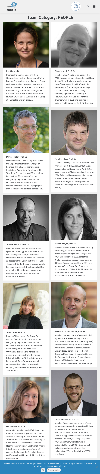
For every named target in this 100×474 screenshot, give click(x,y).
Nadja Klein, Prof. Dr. (16, 426)
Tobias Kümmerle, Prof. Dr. (67, 419)
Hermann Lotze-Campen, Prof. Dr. (70, 331)
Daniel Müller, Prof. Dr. (16, 156)
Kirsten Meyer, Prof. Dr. (66, 243)
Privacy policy (54, 470)
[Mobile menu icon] (94, 6)
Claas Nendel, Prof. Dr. (65, 71)
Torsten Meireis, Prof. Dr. (18, 244)
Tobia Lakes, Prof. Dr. (16, 332)
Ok (43, 470)
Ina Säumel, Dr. (13, 71)
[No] (96, 467)
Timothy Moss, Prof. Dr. (65, 159)
